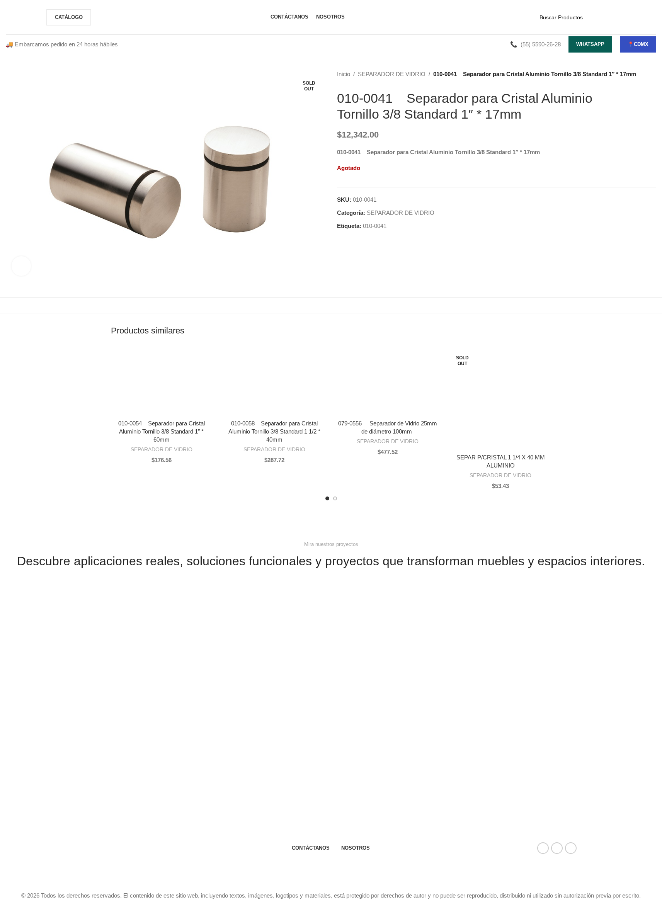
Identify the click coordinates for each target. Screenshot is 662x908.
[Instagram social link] (557, 848)
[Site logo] (22, 16)
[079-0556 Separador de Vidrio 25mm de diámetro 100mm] (388, 382)
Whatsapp (590, 44)
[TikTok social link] (571, 848)
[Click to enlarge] (21, 265)
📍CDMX (638, 44)
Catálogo (69, 17)
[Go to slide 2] (335, 498)
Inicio (343, 74)
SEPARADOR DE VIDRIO (391, 74)
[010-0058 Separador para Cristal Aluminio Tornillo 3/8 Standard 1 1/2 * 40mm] (274, 382)
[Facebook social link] (543, 848)
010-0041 (374, 226)
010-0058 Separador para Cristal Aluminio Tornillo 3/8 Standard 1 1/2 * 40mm (274, 431)
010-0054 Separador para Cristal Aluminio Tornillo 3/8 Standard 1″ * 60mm (161, 431)
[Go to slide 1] (327, 498)
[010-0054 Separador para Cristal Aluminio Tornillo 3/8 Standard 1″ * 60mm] (162, 382)
